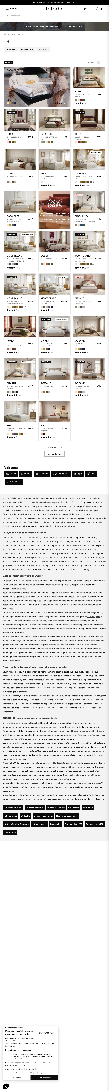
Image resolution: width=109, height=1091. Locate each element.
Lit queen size (27, 49)
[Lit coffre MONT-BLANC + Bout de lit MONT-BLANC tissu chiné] (20, 242)
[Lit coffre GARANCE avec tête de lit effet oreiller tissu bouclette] (89, 159)
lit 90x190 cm (39, 596)
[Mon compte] (97, 8)
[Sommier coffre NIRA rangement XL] (54, 411)
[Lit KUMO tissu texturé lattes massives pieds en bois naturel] (20, 326)
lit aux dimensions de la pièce (17, 569)
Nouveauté (15, 481)
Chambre (43, 473)
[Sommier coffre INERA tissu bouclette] (20, 411)
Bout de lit (88, 807)
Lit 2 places (73, 807)
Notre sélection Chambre (17, 824)
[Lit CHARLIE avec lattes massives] (20, 369)
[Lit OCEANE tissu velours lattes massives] (89, 326)
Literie (27, 473)
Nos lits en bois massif (67, 815)
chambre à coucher (67, 782)
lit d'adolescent (82, 600)
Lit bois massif (39, 824)
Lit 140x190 (11, 49)
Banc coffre (55, 824)
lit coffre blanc (74, 774)
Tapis (79, 473)
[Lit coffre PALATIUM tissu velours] (54, 120)
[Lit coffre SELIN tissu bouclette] (89, 120)
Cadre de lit (10, 832)
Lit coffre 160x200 (13, 807)
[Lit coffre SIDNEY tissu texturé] (20, 159)
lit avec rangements (80, 731)
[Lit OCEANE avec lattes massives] (89, 369)
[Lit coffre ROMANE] (54, 369)
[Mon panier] (102, 8)
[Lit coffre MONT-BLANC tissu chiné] (54, 284)
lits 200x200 (59, 762)
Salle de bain (62, 473)
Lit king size (43, 49)
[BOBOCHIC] (54, 9)
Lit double (25, 815)
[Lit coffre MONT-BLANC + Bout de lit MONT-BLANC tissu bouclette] (20, 284)
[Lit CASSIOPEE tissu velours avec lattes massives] (20, 202)
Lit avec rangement (43, 815)
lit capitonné (35, 782)
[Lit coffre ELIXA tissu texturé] (20, 120)
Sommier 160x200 (73, 824)
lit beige (72, 766)
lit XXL (96, 731)
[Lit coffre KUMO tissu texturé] (89, 77)
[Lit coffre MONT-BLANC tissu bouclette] (89, 242)
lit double (74, 557)
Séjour (12, 473)
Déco (93, 473)
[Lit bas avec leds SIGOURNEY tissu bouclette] (89, 202)
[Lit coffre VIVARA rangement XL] (54, 326)
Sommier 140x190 (94, 824)
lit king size (47, 565)
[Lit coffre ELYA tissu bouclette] (54, 159)
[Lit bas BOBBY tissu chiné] (54, 242)
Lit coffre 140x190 (34, 807)
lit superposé (93, 616)
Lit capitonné (11, 815)
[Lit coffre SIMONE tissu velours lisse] (89, 284)
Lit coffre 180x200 (56, 807)
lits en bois (56, 695)
